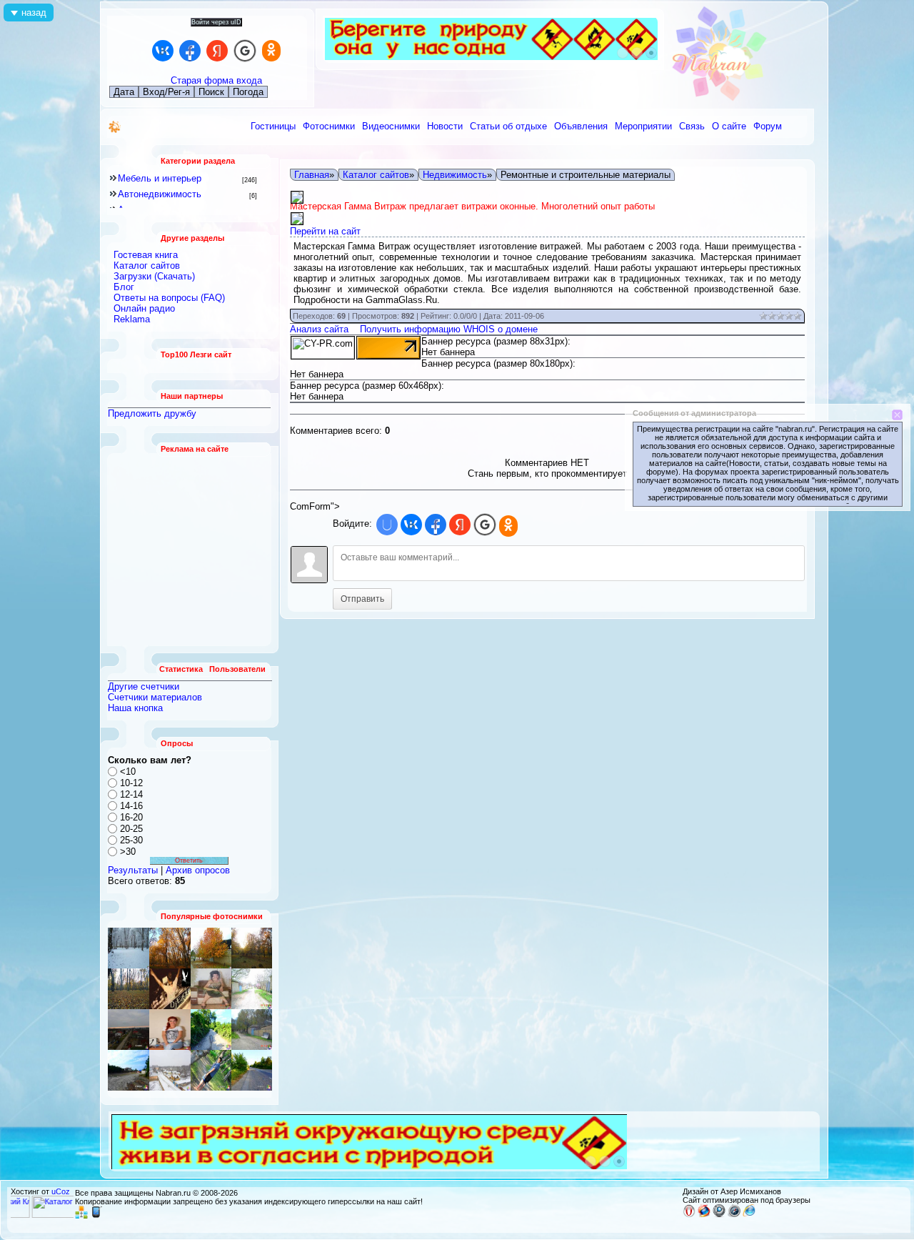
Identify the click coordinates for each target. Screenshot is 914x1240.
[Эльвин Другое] (211, 1070)
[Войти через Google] (244, 50)
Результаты (133, 870)
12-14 (131, 794)
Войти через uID (216, 22)
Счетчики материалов (155, 697)
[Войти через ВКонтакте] (163, 50)
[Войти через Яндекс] (217, 50)
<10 (128, 771)
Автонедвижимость (159, 194)
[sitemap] (81, 1215)
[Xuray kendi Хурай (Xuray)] (211, 1029)
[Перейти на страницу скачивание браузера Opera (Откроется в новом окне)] (689, 1214)
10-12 (131, 783)
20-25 (131, 828)
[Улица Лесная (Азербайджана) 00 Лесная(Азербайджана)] (211, 988)
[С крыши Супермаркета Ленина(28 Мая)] (170, 948)
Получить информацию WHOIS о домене (449, 329)
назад (33, 12)
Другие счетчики (143, 686)
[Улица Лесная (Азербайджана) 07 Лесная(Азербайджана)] (251, 988)
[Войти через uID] (387, 524)
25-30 (131, 840)
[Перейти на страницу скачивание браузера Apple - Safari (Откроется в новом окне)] (734, 1214)
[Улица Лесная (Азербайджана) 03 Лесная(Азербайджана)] (170, 1070)
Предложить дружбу (152, 413)
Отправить (362, 599)
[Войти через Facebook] (190, 50)
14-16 (131, 805)
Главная (311, 174)
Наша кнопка (135, 708)
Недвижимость (455, 174)
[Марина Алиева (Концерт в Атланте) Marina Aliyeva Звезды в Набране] (170, 1029)
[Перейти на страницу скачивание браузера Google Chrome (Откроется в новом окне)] (719, 1214)
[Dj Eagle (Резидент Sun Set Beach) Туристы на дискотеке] (170, 988)
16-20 (131, 817)
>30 (128, 851)
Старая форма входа (216, 80)
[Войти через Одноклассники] (271, 50)
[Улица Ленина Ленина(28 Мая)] (211, 948)
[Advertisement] (190, 549)
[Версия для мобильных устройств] (96, 1215)
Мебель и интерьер (159, 178)
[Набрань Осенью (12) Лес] (251, 948)
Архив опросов (198, 870)
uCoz (60, 1191)
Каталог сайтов (376, 174)
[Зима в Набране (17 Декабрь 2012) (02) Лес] (128, 948)
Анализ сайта (319, 329)
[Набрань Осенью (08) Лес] (128, 988)
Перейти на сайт (325, 231)
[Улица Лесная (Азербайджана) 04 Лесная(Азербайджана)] (251, 1029)
